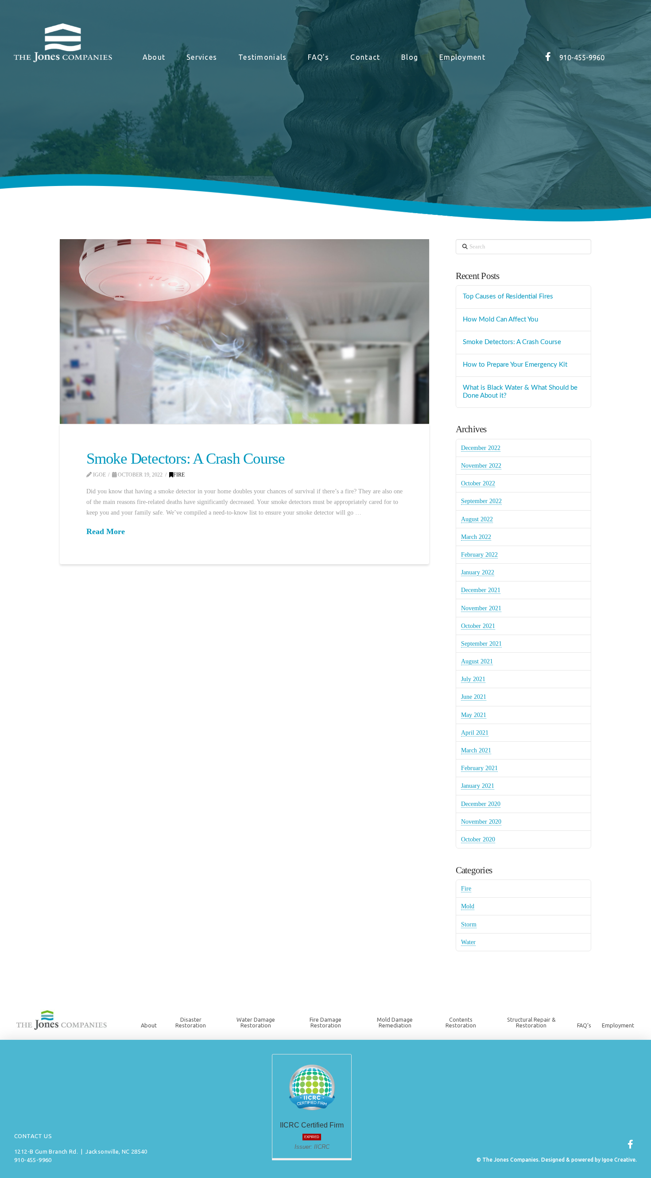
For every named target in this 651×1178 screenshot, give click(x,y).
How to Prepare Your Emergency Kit (515, 364)
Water (468, 942)
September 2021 (481, 643)
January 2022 (477, 572)
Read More (105, 531)
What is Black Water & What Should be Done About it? (520, 391)
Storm (469, 924)
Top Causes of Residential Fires (508, 296)
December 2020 (480, 804)
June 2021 (473, 697)
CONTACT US (33, 1136)
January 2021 (477, 786)
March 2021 (476, 750)
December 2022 (480, 448)
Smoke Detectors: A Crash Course (185, 458)
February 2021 (479, 768)
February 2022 (479, 554)
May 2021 (473, 715)
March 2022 (476, 537)
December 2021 (480, 590)
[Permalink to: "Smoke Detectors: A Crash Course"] (244, 331)
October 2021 (478, 626)
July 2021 (473, 679)
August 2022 (477, 519)
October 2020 (478, 839)
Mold (467, 906)
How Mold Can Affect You (500, 319)
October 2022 (478, 483)
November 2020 (481, 821)
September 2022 (481, 501)
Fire (179, 475)
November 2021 (481, 608)
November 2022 (481, 465)
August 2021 (477, 661)
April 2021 (474, 732)
